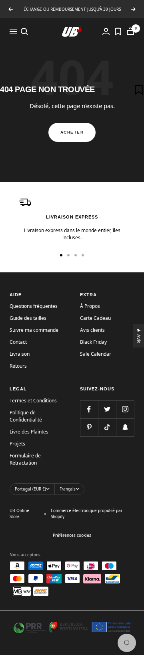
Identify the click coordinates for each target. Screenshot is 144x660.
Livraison (20, 354)
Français (68, 489)
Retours (18, 366)
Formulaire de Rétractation (25, 459)
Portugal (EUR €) (30, 489)
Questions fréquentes (34, 306)
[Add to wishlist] (139, 90)
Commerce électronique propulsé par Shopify (86, 513)
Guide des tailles (28, 318)
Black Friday (93, 342)
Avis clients (92, 330)
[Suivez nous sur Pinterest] (89, 427)
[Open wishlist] (118, 31)
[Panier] (130, 31)
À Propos (90, 306)
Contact (18, 342)
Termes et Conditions (33, 400)
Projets (17, 443)
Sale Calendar (95, 354)
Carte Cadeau (95, 318)
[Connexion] (106, 31)
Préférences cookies (72, 535)
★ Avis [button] (139, 335)
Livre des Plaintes (29, 431)
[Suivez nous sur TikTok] (107, 427)
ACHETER (72, 132)
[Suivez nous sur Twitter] (107, 409)
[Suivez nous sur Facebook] (89, 409)
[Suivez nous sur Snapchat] (125, 427)
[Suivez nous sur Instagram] (125, 409)
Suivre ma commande (34, 330)
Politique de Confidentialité (26, 416)
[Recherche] (24, 31)
